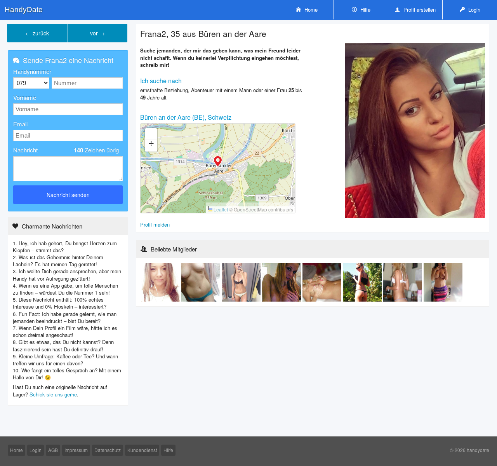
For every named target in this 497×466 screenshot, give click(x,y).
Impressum (76, 450)
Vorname (24, 97)
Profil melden (155, 224)
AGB (53, 450)
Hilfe (364, 9)
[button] (218, 162)
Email (20, 124)
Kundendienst (142, 450)
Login (473, 9)
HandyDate (24, 9)
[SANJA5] (443, 281)
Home (310, 9)
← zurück (37, 33)
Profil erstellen (419, 9)
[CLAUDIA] (161, 281)
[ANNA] (282, 281)
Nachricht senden (68, 195)
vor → (97, 33)
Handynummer (32, 71)
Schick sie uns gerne (53, 394)
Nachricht (66, 150)
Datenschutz (107, 450)
